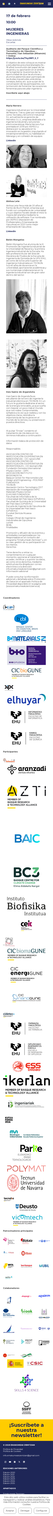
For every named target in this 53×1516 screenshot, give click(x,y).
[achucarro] (9, 760)
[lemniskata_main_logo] (26, 1355)
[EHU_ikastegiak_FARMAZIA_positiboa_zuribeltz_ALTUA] (26, 1028)
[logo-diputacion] (9, 1241)
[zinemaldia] (26, 1408)
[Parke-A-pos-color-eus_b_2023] (26, 1152)
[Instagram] (5, 1462)
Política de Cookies (12, 1451)
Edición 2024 (9, 1481)
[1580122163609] (26, 1383)
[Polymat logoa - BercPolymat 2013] (26, 1168)
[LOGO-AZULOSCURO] (44, 1296)
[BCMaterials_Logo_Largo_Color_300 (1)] (26, 639)
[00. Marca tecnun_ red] (26, 1183)
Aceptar (10, 1510)
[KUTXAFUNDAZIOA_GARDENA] (9, 1120)
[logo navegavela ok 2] (9, 1329)
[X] (19, 1462)
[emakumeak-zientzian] (3, 4)
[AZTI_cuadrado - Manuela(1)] (26, 797)
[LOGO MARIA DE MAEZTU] (9, 1341)
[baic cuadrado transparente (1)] (26, 838)
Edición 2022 (9, 1477)
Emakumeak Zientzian (13, 1494)
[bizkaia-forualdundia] (26, 1241)
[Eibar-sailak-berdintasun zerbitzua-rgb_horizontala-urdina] (44, 1328)
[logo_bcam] (9, 607)
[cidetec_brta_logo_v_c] (9, 1015)
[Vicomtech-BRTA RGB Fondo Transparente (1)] (26, 1220)
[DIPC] (9, 687)
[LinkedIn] (24, 1462)
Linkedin (11, 231)
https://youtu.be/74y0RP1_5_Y (22, 58)
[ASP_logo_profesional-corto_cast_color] (26, 1296)
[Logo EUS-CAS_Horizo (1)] (26, 1134)
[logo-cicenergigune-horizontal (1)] (26, 975)
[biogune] (26, 673)
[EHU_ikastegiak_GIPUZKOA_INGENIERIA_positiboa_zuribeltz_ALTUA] (26, 1049)
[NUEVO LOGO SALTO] (9, 1277)
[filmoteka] (44, 1342)
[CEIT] (26, 925)
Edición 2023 (9, 1479)
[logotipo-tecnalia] (9, 1199)
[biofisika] (26, 906)
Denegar (25, 1510)
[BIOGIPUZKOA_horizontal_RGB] (26, 655)
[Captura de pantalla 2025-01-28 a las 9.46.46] (26, 1253)
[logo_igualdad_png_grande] (26, 1329)
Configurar (41, 1510)
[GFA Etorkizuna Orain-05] (44, 1241)
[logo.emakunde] (44, 1314)
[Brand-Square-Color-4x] (26, 877)
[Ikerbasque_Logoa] (26, 1266)
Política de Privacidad (13, 1449)
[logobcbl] (26, 622)
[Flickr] (14, 1462)
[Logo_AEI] (9, 1300)
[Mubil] (44, 1266)
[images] (9, 1355)
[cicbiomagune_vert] (26, 954)
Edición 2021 (9, 1475)
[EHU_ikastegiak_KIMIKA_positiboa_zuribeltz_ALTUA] (26, 738)
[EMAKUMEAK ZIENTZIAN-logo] (32, 3)
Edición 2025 (9, 1483)
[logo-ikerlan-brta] (26, 1086)
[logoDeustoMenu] (26, 1207)
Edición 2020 (9, 1472)
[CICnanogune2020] (26, 998)
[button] (41, 4)
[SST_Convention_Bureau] (9, 1313)
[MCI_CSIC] (26, 1363)
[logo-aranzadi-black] (26, 770)
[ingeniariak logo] (26, 1104)
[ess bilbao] (26, 1066)
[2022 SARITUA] (14, 4)
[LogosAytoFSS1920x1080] (9, 1252)
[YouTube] (10, 1462)
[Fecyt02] (26, 1341)
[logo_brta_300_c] (9, 1266)
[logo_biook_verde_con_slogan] (26, 1311)
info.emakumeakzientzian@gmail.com (21, 1455)
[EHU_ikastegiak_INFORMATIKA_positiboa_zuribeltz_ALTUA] (26, 717)
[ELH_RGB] (26, 699)
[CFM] (9, 942)
